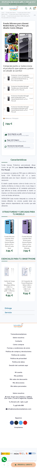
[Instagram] (16, 423)
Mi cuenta (18, 372)
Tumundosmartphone (19, 334)
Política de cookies (18, 355)
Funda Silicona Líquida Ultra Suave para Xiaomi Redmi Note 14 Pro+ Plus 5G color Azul (9, 242)
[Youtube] (25, 423)
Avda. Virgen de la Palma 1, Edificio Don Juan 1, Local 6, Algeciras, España (18, 397)
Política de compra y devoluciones (18, 351)
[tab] (18, 308)
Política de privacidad (18, 358)
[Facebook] (12, 423)
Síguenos (18, 418)
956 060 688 (19, 405)
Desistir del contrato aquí (18, 365)
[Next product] (35, 15)
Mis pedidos (18, 376)
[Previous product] (34, 15)
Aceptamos (18, 427)
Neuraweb (18, 461)
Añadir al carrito (25, 464)
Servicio (8, 312)
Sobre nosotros (18, 338)
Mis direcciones (18, 383)
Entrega (8, 308)
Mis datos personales (18, 386)
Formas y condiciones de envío (18, 348)
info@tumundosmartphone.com (19, 409)
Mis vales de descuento (18, 379)
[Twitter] (21, 423)
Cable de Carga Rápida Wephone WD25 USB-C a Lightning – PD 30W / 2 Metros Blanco (9, 287)
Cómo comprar (18, 344)
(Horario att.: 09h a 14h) (19, 402)
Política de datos (18, 362)
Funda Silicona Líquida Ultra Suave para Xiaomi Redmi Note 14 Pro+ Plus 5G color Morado (27, 242)
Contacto (18, 341)
